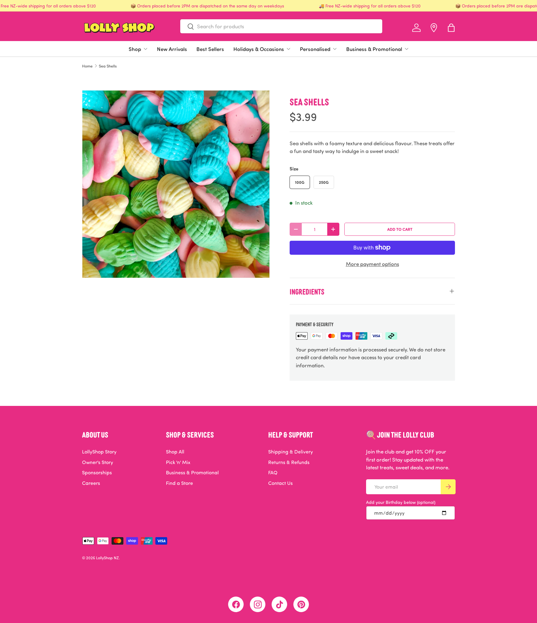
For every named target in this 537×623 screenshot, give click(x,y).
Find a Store (179, 483)
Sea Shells (108, 66)
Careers (91, 483)
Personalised (315, 48)
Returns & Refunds (289, 462)
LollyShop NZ (107, 557)
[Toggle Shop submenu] (145, 49)
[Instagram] (257, 604)
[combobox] (281, 26)
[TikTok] (279, 604)
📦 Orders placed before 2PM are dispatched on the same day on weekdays (207, 5)
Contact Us (280, 483)
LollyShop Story (99, 452)
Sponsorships (97, 472)
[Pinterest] (301, 604)
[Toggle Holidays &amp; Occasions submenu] (288, 49)
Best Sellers (210, 48)
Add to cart (399, 229)
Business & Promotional (374, 48)
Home (87, 66)
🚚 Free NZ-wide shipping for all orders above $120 (369, 5)
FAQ (273, 472)
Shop (135, 48)
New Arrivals (172, 48)
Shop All (175, 452)
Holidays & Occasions (258, 48)
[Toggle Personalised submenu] (334, 49)
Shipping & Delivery (290, 452)
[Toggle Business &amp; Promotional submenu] (406, 49)
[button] (451, 28)
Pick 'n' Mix (178, 462)
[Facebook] (236, 604)
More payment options (372, 264)
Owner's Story (97, 462)
